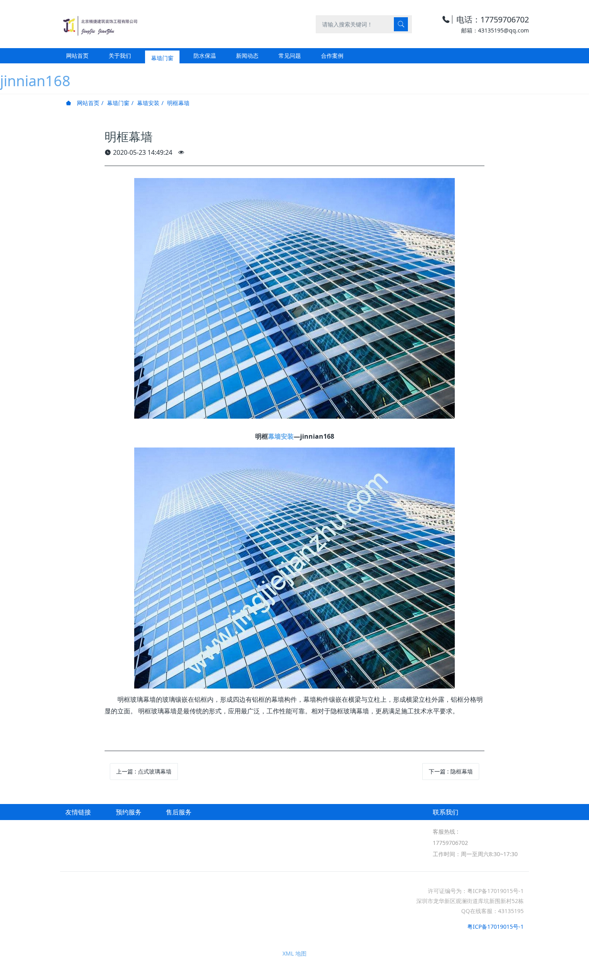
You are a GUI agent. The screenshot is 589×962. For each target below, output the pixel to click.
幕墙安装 (148, 103)
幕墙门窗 (118, 103)
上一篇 (143, 771)
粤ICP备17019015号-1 (495, 926)
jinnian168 (35, 81)
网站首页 (77, 55)
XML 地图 (294, 953)
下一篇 (451, 771)
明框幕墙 (178, 103)
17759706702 (450, 843)
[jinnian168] (99, 24)
